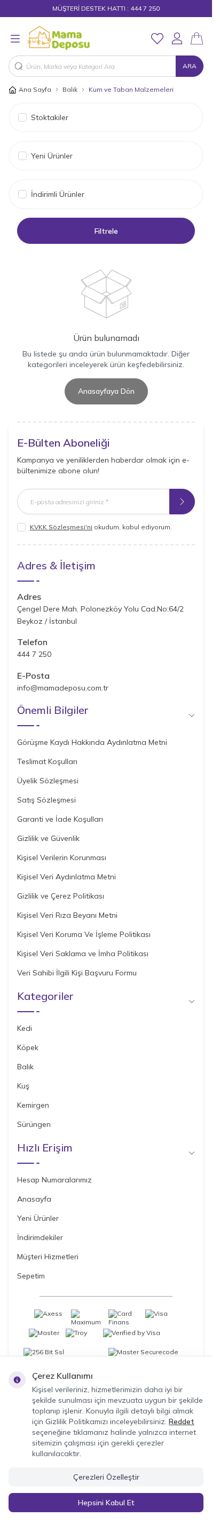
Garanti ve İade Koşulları (60, 819)
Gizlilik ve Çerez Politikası (60, 896)
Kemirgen (33, 1105)
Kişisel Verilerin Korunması (61, 857)
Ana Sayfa (35, 89)
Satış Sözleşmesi (46, 800)
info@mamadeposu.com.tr (62, 688)
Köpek (27, 1047)
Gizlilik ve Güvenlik (48, 838)
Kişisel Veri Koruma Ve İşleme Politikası (84, 934)
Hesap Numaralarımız (54, 1180)
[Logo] (77, 38)
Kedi (24, 1028)
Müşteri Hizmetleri (47, 1256)
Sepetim (31, 1276)
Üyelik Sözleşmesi (47, 780)
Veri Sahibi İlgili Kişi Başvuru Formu (77, 973)
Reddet (181, 1421)
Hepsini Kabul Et (106, 1502)
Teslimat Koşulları (47, 761)
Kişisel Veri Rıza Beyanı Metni (67, 915)
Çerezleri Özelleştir (106, 1477)
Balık (69, 89)
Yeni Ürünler (38, 1218)
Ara (190, 66)
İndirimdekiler (40, 1237)
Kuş (23, 1086)
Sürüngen (34, 1124)
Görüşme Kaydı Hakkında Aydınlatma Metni (92, 742)
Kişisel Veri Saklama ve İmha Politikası (82, 953)
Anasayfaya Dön (106, 391)
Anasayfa (34, 1199)
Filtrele (106, 231)
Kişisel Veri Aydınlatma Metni (66, 876)
